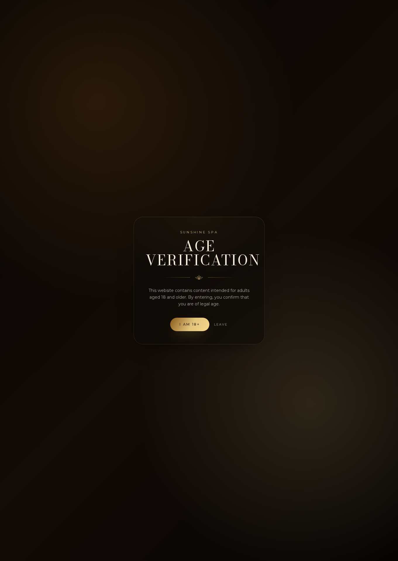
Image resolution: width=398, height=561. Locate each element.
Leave (221, 324)
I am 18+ (190, 324)
